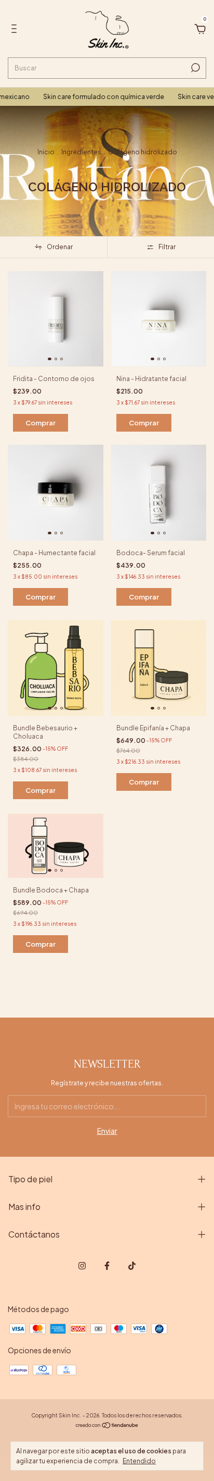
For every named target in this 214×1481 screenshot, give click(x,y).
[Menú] (16, 30)
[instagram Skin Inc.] (82, 1266)
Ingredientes (81, 152)
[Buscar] (194, 68)
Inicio (46, 152)
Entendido (139, 1461)
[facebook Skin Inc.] (107, 1266)
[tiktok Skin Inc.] (132, 1266)
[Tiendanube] (107, 1425)
